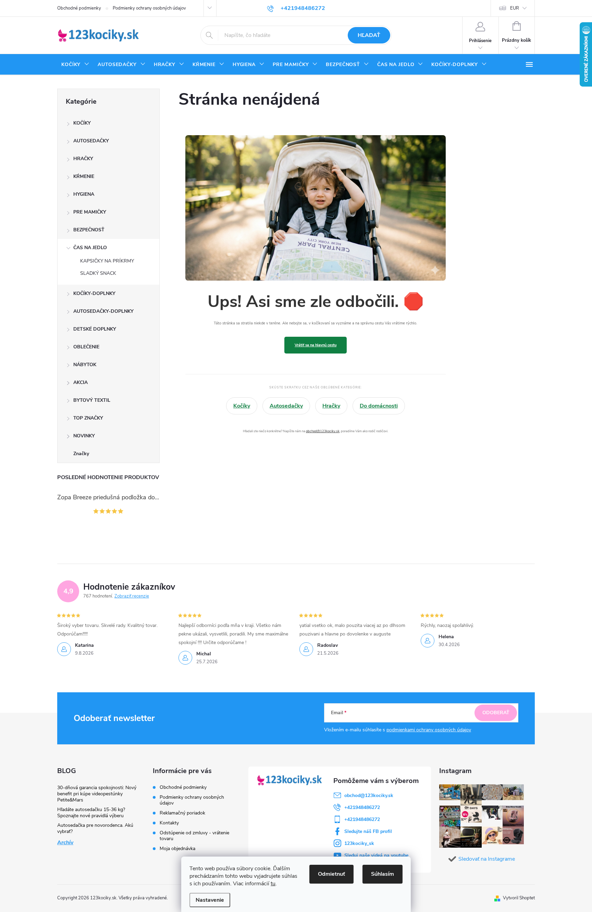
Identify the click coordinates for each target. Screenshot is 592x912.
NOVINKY (84, 436)
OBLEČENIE (86, 347)
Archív (65, 842)
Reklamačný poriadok (182, 813)
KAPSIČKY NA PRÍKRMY (107, 261)
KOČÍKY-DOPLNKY (94, 293)
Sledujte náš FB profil (368, 831)
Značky (81, 453)
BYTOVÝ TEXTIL (91, 400)
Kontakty (169, 823)
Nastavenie (210, 900)
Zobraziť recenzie (131, 596)
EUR (514, 8)
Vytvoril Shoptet (519, 898)
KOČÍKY (82, 123)
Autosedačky (286, 406)
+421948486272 (362, 807)
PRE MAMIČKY (89, 212)
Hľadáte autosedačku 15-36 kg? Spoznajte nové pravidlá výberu (91, 812)
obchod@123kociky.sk (323, 431)
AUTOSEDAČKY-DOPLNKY (103, 311)
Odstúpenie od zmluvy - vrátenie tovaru (194, 836)
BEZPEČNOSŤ (88, 230)
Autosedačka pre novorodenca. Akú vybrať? (95, 828)
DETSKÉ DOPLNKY (94, 329)
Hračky (331, 406)
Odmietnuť (331, 874)
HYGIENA (83, 194)
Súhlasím (382, 874)
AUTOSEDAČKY (91, 141)
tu (273, 883)
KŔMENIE (83, 176)
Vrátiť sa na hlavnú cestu (315, 345)
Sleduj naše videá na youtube (376, 855)
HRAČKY (83, 158)
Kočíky (241, 406)
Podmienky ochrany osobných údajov (149, 8)
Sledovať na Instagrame (486, 859)
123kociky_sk (359, 843)
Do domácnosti (379, 406)
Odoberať (495, 712)
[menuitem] (75, 64)
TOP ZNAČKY (88, 418)
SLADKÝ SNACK (98, 273)
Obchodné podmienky (79, 8)
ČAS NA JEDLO (90, 247)
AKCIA (80, 382)
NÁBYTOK (84, 364)
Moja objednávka (177, 848)
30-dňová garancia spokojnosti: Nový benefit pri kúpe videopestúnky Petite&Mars (96, 793)
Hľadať (369, 35)
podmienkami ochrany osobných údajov (428, 730)
